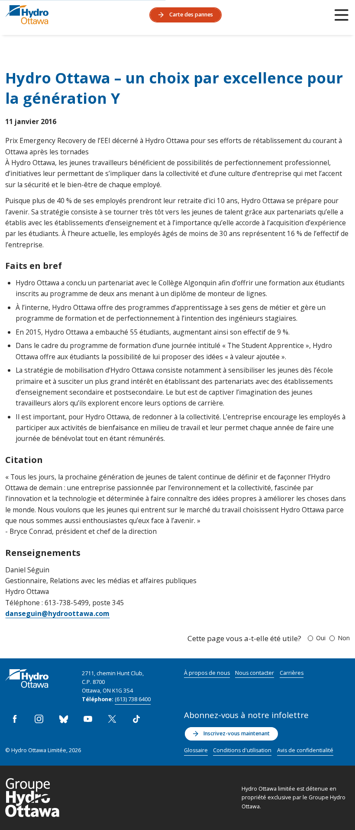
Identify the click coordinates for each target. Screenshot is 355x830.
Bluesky (63, 718)
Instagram (39, 718)
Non (344, 638)
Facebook (14, 718)
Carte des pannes (191, 14)
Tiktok (136, 718)
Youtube (87, 718)
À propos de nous (207, 673)
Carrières (291, 673)
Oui (321, 638)
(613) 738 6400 (133, 699)
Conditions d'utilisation (242, 750)
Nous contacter (254, 673)
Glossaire (196, 750)
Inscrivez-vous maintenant (236, 733)
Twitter (112, 718)
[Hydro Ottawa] (26, 14)
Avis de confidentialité (305, 750)
